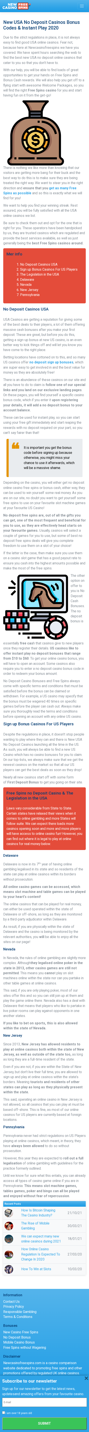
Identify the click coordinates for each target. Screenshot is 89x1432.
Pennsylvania (30, 295)
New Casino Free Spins (20, 1332)
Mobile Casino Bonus (19, 1342)
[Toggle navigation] (82, 6)
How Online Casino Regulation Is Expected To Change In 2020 (40, 1254)
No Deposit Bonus (17, 1337)
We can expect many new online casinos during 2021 (41, 1238)
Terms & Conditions (17, 1317)
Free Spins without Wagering (24, 1348)
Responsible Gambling (20, 1312)
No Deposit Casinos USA (38, 264)
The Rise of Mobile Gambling (35, 1225)
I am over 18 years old (19, 1413)
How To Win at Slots (36, 1269)
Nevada (26, 285)
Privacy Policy (13, 1307)
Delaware (27, 280)
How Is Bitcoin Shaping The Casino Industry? (38, 1212)
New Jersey (29, 290)
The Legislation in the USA (39, 274)
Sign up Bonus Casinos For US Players (49, 269)
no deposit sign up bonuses (51, 362)
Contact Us (11, 1302)
